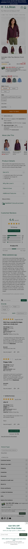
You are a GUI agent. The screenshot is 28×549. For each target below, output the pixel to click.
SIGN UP (23, 534)
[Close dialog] (26, 523)
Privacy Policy (13, 544)
